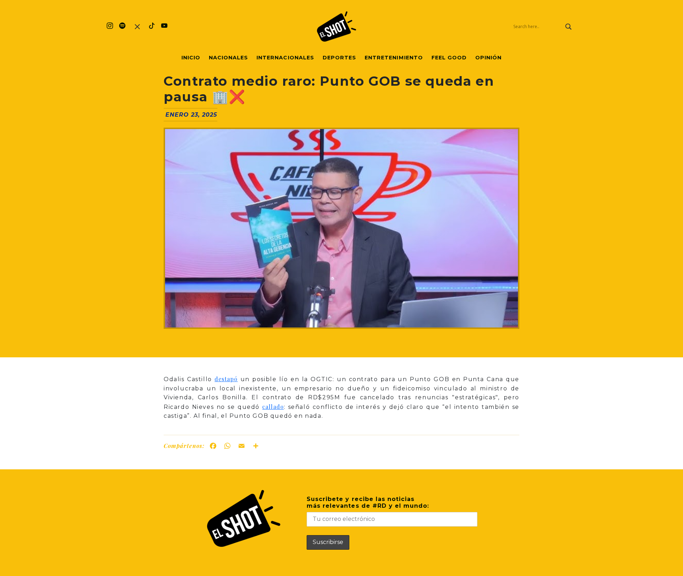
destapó (226, 379)
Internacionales (285, 57)
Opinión (488, 57)
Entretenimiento (394, 57)
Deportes (339, 57)
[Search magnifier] (568, 27)
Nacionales (228, 57)
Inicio (190, 57)
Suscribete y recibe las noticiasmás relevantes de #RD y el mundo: (368, 502)
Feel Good (449, 57)
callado (273, 406)
